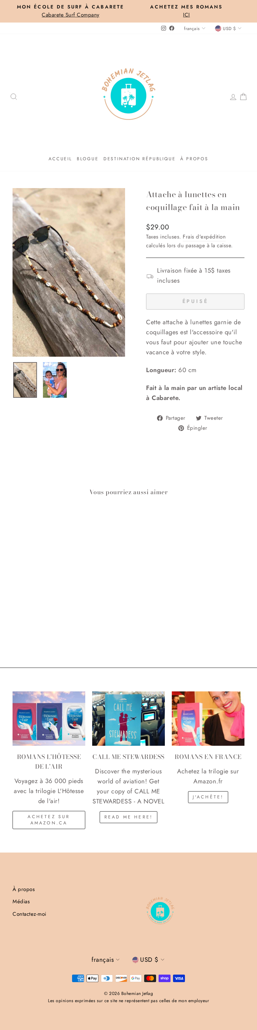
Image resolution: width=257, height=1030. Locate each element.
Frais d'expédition (204, 236)
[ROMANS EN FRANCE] (208, 718)
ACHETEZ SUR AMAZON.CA (49, 819)
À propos (194, 159)
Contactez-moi (29, 914)
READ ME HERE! (128, 817)
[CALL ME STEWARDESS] (128, 718)
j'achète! (208, 797)
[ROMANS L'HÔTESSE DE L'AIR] (49, 718)
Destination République (139, 159)
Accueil (60, 159)
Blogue (88, 159)
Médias (21, 901)
